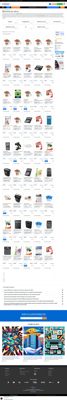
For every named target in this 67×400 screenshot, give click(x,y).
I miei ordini (6, 375)
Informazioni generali (23, 374)
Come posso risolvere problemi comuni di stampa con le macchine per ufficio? (20, 296)
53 (4, 278)
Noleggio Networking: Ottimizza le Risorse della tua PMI (32, 357)
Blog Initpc (35, 371)
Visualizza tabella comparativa (8, 399)
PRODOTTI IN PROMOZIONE (15, 7)
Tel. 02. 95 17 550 (33, 391)
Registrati (63, 0)
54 (4, 279)
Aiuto (14, 0)
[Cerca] (50, 4)
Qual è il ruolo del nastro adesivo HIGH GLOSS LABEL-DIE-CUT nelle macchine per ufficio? (22, 294)
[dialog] (1, 398)
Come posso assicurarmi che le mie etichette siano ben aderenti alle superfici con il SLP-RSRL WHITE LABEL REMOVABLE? (29, 301)
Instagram (50, 371)
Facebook (50, 370)
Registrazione (7, 370)
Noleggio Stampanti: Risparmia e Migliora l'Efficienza (53, 357)
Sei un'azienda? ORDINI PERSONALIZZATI (53, 7)
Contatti (21, 370)
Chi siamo (35, 370)
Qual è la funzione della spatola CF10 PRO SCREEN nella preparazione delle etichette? (21, 298)
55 (4, 280)
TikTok (50, 374)
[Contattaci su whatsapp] (60, 3)
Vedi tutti (16, 28)
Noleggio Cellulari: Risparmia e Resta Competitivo (10, 357)
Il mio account (7, 371)
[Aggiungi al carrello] (11, 57)
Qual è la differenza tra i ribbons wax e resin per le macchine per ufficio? (18, 290)
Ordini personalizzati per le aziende (24, 371)
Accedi (60, 0)
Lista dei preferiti (9, 0)
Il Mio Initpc (4, 0)
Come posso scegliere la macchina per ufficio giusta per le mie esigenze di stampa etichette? (23, 292)
